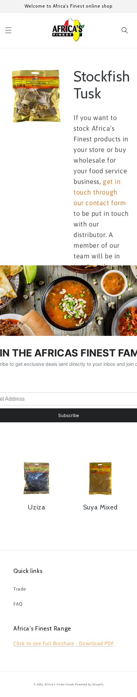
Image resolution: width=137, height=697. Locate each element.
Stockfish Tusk (101, 85)
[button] (8, 30)
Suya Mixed (100, 507)
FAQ (18, 604)
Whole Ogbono (37, 424)
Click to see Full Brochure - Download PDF (63, 643)
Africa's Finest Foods (59, 684)
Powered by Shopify (89, 684)
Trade (19, 589)
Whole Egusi (100, 424)
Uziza (36, 507)
